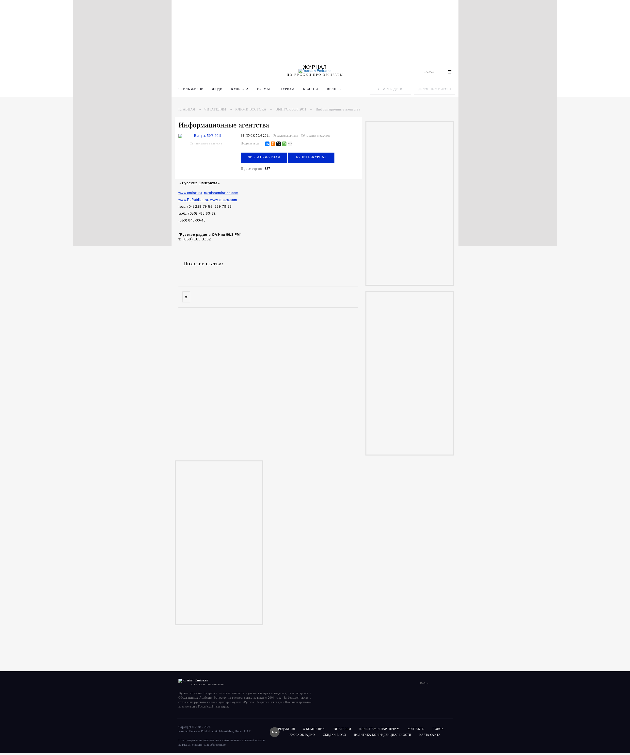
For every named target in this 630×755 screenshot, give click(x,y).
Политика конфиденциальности (382, 735)
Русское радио (302, 735)
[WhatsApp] (284, 144)
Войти (424, 683)
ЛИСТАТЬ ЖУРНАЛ (264, 157)
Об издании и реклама (315, 135)
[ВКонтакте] (267, 144)
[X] (278, 144)
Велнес (334, 89)
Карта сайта (430, 735)
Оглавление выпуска (206, 143)
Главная (186, 109)
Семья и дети (390, 89)
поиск (438, 729)
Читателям (215, 109)
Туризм (287, 89)
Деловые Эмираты (434, 89)
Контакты (416, 729)
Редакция (286, 729)
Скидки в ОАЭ (334, 735)
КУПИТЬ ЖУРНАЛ (311, 157)
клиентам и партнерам (379, 729)
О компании (314, 729)
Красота (310, 89)
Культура (240, 89)
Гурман (264, 89)
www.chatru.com (223, 200)
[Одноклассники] (273, 144)
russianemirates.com (221, 193)
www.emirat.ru (190, 193)
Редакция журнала (285, 135)
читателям (342, 729)
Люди (217, 89)
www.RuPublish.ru (193, 200)
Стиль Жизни (191, 89)
